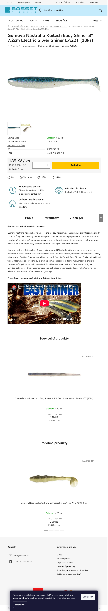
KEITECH (74, 46)
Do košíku (76, 165)
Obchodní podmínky (66, 566)
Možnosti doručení (16, 145)
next (98, 389)
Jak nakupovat (24, 2)
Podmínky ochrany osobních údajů (73, 570)
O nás (10, 2)
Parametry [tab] (51, 218)
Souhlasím (88, 596)
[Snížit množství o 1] (34, 165)
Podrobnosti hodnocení (49, 46)
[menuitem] (15, 20)
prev (10, 389)
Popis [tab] (29, 218)
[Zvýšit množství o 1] (48, 165)
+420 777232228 (23, 561)
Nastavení (20, 604)
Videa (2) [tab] (76, 218)
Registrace (94, 2)
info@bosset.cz (21, 555)
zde (72, 598)
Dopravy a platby (65, 562)
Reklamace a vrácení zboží (69, 574)
